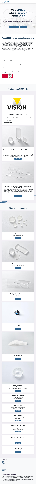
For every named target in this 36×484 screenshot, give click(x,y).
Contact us (4, 469)
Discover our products (14, 26)
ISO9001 (3, 470)
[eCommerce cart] (31, 2)
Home (3, 461)
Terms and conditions (5, 468)
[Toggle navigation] (33, 2)
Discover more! (18, 158)
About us (3, 462)
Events (3, 465)
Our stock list (23, 26)
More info (18, 237)
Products (3, 463)
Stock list (3, 464)
